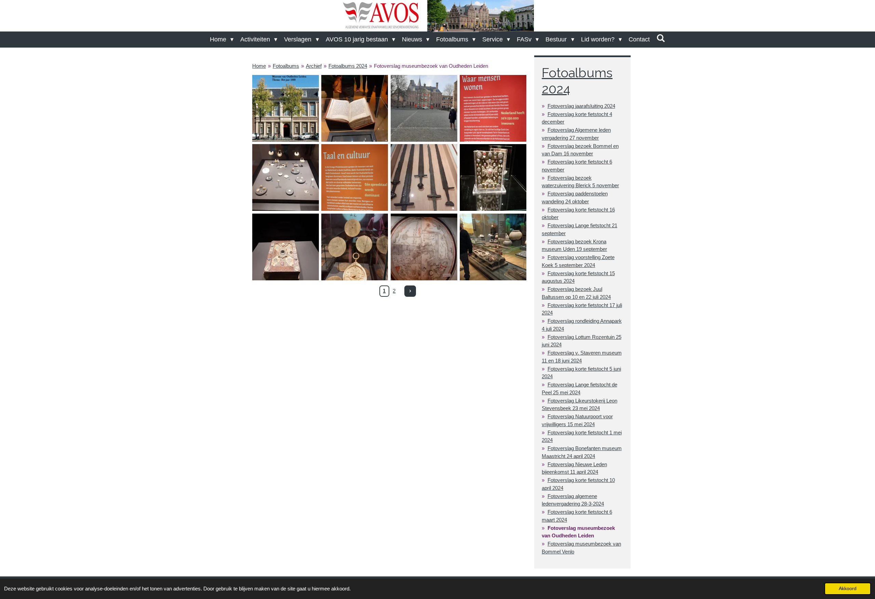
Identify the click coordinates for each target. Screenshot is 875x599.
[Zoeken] (661, 38)
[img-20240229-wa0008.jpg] (423, 246)
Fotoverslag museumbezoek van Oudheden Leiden (431, 66)
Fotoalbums (286, 66)
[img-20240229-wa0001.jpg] (354, 108)
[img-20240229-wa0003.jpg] (285, 177)
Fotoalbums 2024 (347, 66)
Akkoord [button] (848, 588)
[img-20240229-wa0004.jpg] (423, 177)
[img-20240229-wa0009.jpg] (492, 246)
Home (259, 66)
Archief (314, 66)
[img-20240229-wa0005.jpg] (492, 177)
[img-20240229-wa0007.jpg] (354, 246)
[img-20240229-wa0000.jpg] (354, 177)
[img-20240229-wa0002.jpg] (492, 108)
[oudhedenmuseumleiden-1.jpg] (285, 108)
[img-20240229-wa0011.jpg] (423, 108)
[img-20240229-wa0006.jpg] (285, 246)
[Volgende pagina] (410, 291)
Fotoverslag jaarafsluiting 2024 (581, 106)
